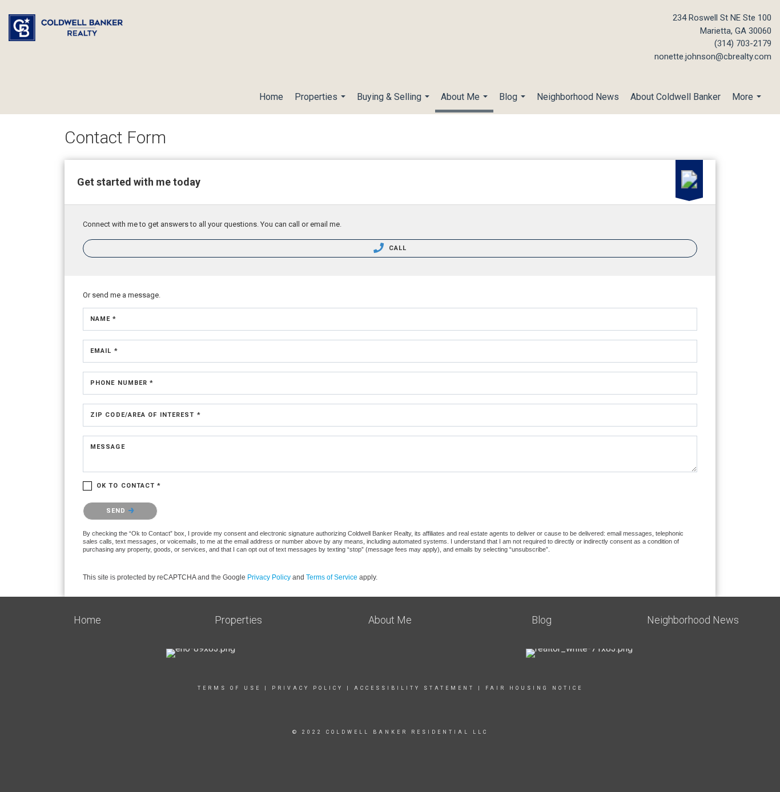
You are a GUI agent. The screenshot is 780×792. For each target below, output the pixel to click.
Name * (103, 319)
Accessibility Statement (414, 688)
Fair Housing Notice (534, 688)
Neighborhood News (578, 96)
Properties (321, 102)
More (748, 102)
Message (107, 447)
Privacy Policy (269, 577)
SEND (117, 510)
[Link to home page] (68, 28)
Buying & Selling (394, 102)
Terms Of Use (229, 688)
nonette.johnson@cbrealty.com (712, 56)
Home (271, 96)
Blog (513, 102)
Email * (104, 351)
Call (397, 248)
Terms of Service (331, 577)
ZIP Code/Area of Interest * (145, 415)
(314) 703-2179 (742, 43)
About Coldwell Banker (675, 96)
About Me (465, 101)
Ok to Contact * (129, 485)
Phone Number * (122, 383)
